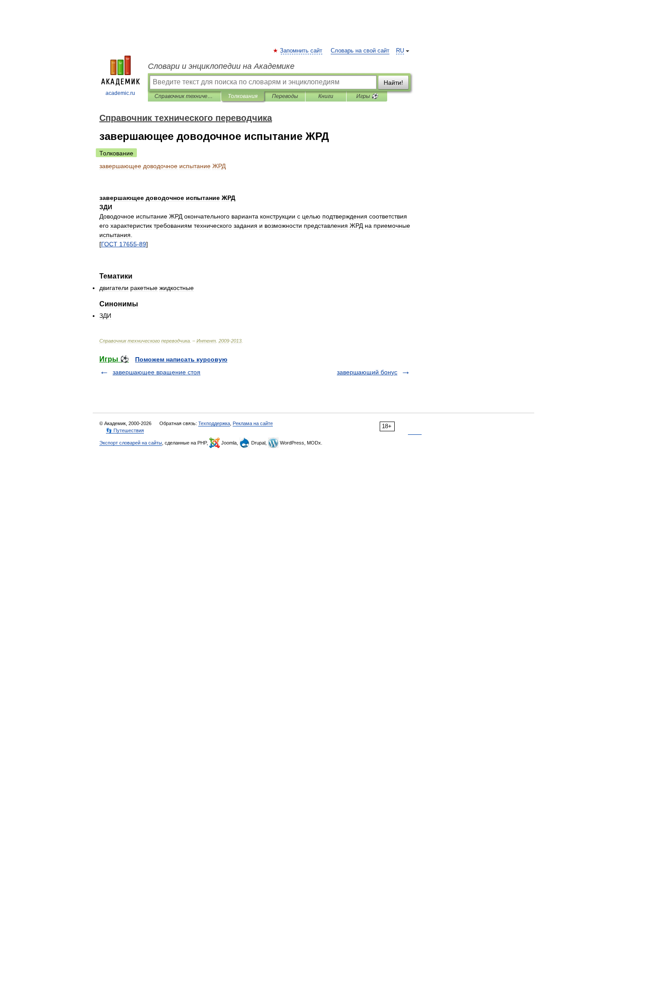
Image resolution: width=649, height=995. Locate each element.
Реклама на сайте (253, 423)
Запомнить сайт (301, 51)
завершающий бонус (367, 372)
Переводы (285, 96)
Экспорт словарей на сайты (130, 442)
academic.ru (120, 93)
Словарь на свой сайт (360, 51)
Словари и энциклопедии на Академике (221, 66)
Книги (325, 96)
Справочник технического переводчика (184, 96)
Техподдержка (214, 423)
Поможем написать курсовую (181, 359)
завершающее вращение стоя (156, 372)
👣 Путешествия (125, 430)
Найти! (393, 82)
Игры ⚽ (367, 96)
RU (400, 51)
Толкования (242, 96)
